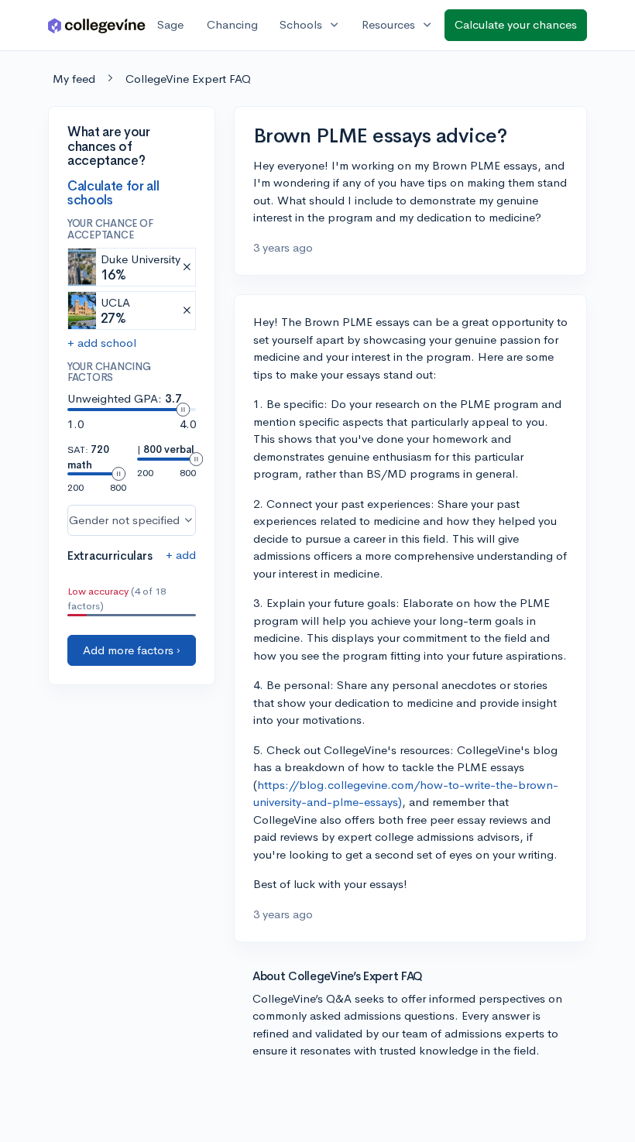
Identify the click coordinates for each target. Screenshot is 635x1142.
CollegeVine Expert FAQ (188, 78)
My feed (74, 78)
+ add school (101, 342)
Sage (170, 24)
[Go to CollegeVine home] (97, 25)
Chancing (232, 24)
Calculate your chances (516, 24)
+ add (181, 554)
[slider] (183, 410)
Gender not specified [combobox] (124, 520)
